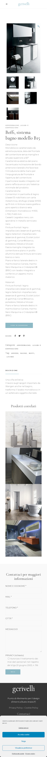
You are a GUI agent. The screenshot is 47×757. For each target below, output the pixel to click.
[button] (38, 26)
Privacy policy (30, 753)
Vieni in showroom (19, 325)
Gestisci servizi (23, 728)
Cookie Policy (31, 708)
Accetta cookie (23, 735)
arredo (14, 353)
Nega (23, 741)
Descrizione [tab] (11, 370)
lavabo (10, 357)
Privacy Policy (16, 708)
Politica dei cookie (18, 753)
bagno (23, 353)
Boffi (31, 353)
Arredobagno (12, 125)
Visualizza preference (23, 748)
